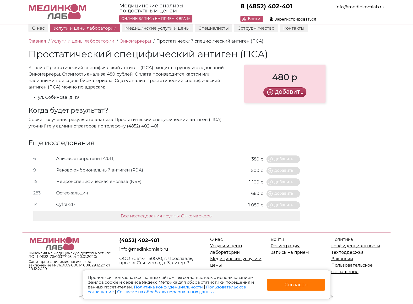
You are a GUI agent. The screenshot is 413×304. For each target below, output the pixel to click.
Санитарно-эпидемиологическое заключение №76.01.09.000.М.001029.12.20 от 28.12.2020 (69, 265)
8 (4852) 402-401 (266, 6)
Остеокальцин (72, 193)
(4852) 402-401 (139, 240)
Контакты (293, 28)
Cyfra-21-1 (66, 204)
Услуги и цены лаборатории (85, 28)
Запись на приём (290, 252)
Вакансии (342, 258)
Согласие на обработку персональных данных (166, 291)
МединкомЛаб (57, 12)
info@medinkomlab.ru (360, 7)
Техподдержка (347, 252)
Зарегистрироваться (295, 19)
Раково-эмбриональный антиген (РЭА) (99, 170)
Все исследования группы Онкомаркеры (166, 216)
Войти (254, 19)
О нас (38, 28)
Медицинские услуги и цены (157, 28)
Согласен (296, 284)
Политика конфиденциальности (168, 287)
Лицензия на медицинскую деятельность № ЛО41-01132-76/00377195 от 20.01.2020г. (69, 254)
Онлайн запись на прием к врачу (155, 19)
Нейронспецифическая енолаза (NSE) (98, 181)
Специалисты (213, 28)
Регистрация (285, 246)
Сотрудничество (256, 28)
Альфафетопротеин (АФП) (85, 158)
